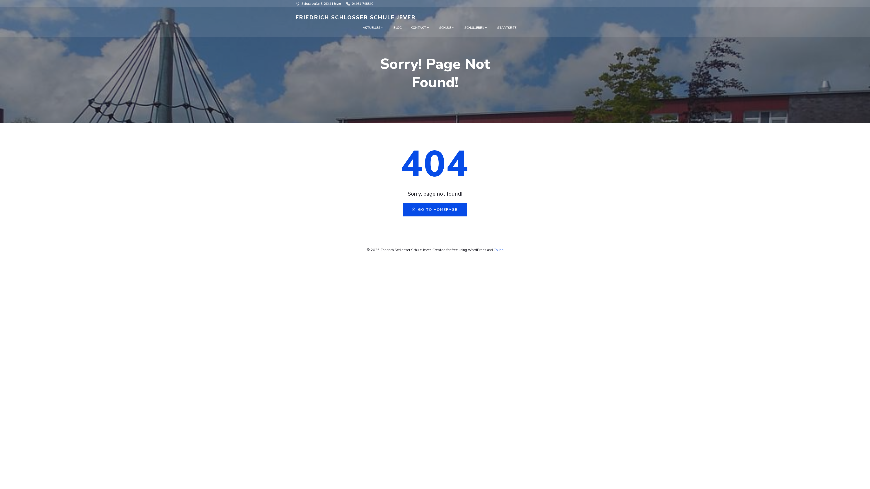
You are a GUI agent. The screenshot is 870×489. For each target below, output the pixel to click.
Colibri (498, 249)
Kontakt (418, 28)
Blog (398, 28)
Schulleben (474, 28)
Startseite (507, 28)
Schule (445, 28)
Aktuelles (371, 28)
